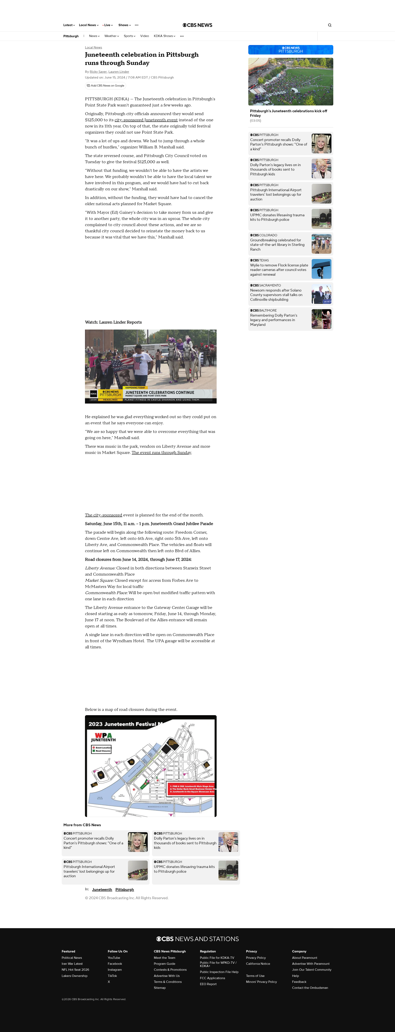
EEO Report (208, 984)
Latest (68, 25)
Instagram (115, 969)
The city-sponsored (103, 515)
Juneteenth (102, 889)
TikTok (112, 976)
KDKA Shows (164, 36)
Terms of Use (255, 976)
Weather (111, 36)
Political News (72, 957)
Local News (88, 25)
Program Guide (164, 963)
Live (107, 25)
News (93, 36)
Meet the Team (164, 957)
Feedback (299, 981)
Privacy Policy (256, 957)
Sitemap (160, 987)
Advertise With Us (167, 976)
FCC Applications (212, 978)
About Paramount (304, 957)
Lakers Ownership (74, 976)
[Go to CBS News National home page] (197, 25)
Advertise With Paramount (311, 963)
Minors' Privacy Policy (261, 981)
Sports (129, 36)
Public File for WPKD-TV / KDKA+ (218, 964)
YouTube (114, 957)
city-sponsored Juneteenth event (146, 120)
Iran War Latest (72, 963)
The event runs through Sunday (161, 452)
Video (144, 36)
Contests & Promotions (170, 969)
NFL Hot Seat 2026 (75, 969)
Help (295, 976)
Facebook (115, 963)
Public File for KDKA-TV (217, 957)
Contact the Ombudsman (310, 987)
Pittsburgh (71, 36)
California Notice (258, 963)
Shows (123, 25)
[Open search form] (330, 25)
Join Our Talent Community (311, 969)
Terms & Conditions (168, 981)
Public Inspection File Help (219, 972)
